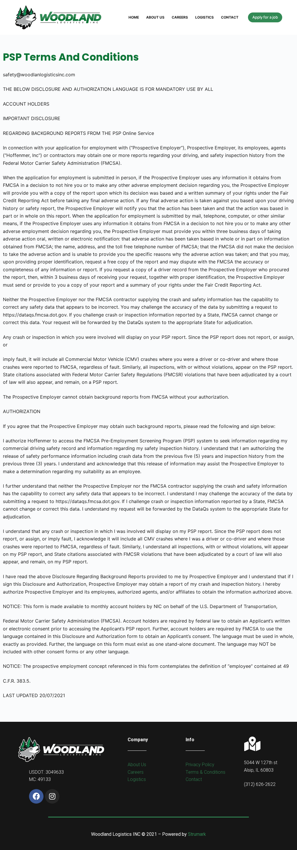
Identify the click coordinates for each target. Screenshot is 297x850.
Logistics (137, 779)
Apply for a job (265, 17)
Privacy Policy (200, 764)
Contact (194, 779)
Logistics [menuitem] (204, 17)
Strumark (197, 834)
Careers (136, 772)
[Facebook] (36, 796)
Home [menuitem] (133, 17)
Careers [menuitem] (180, 17)
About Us (137, 764)
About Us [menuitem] (155, 17)
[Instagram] (52, 796)
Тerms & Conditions (205, 772)
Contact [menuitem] (229, 17)
